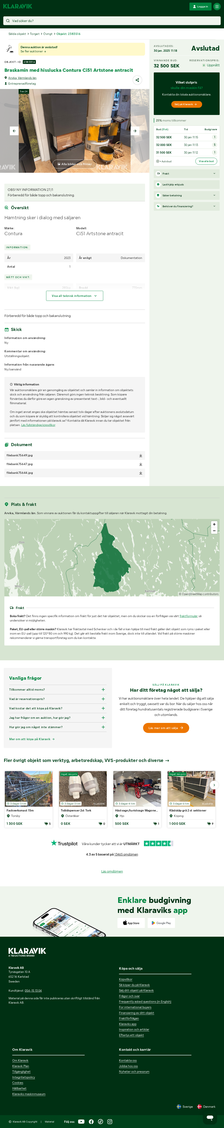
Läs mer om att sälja (163, 728)
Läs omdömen (112, 871)
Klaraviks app (127, 1024)
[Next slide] (135, 131)
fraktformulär (188, 616)
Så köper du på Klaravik (134, 985)
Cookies (17, 1082)
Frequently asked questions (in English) (145, 1001)
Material (49, 1121)
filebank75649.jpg (20, 455)
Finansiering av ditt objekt (136, 1013)
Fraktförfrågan (129, 1018)
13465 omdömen (126, 854)
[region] (112, 557)
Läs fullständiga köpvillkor (38, 425)
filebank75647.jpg (20, 464)
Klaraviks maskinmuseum (29, 1094)
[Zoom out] (214, 530)
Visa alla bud (206, 161)
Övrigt (47, 34)
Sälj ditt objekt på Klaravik (136, 990)
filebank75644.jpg (20, 472)
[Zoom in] (214, 524)
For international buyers (135, 1007)
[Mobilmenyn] (217, 6)
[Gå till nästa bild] (214, 785)
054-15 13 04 (33, 990)
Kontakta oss (128, 1060)
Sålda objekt (17, 34)
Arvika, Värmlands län (22, 78)
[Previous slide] (14, 131)
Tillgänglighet (21, 1071)
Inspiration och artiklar (134, 1029)
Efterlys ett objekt (131, 1035)
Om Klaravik (20, 1060)
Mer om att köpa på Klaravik (29, 739)
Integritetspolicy (23, 1077)
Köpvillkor (125, 979)
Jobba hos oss (128, 1066)
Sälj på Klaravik (184, 104)
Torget (35, 34)
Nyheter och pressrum (134, 1071)
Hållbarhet (19, 1088)
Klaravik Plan (20, 1066)
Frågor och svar (129, 996)
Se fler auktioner (32, 51)
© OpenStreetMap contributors (199, 594)
